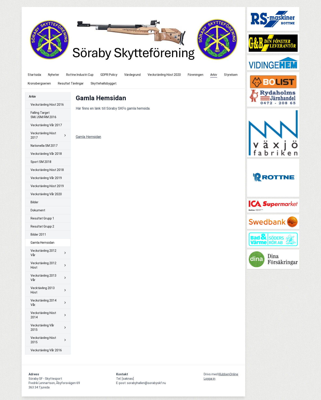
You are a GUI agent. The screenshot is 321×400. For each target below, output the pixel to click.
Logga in (209, 378)
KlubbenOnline (228, 374)
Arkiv (32, 96)
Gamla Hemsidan (88, 137)
